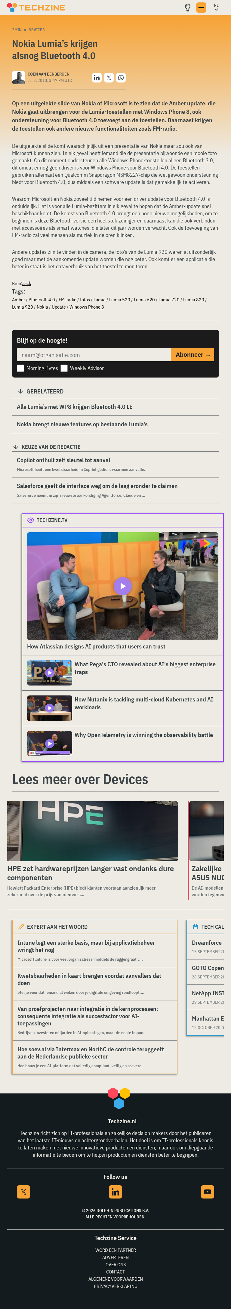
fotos (85, 300)
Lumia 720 (169, 300)
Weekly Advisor (87, 368)
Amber (18, 300)
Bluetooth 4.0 (42, 300)
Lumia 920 (22, 307)
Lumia (100, 300)
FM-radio (67, 300)
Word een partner (115, 1250)
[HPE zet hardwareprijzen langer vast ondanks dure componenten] (91, 831)
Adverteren (115, 1257)
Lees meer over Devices (80, 778)
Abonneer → (193, 354)
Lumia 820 (193, 300)
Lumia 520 (119, 300)
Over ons (116, 1264)
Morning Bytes (42, 368)
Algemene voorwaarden (115, 1279)
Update (59, 307)
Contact (115, 1272)
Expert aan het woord (57, 926)
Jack (26, 283)
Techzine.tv (52, 520)
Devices (37, 30)
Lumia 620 (144, 300)
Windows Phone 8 (86, 307)
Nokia (42, 307)
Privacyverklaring (115, 1286)
